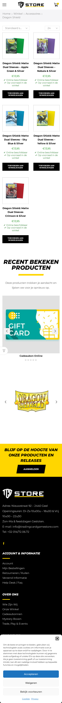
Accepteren (31, 674)
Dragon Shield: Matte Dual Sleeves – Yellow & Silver (47, 139)
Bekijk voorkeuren (31, 691)
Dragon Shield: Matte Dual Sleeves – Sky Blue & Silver (16, 139)
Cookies (26, 699)
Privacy (34, 699)
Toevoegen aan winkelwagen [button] (15, 94)
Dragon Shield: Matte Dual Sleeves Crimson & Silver (16, 212)
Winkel (18, 13)
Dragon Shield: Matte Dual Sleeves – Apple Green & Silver (16, 67)
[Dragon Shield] (31, 402)
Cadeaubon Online (31, 355)
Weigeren (31, 682)
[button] (57, 638)
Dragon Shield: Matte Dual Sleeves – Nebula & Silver (47, 67)
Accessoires (33, 13)
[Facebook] (3, 543)
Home (6, 13)
